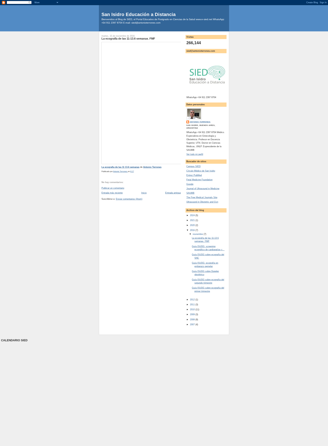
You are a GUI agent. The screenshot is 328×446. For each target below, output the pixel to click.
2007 (192, 324)
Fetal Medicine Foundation (199, 179)
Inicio (144, 193)
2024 (192, 215)
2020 (192, 225)
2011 (192, 304)
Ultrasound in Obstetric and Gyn (202, 202)
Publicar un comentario (112, 188)
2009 (192, 314)
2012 (192, 299)
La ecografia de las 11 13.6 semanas (120, 167)
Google (189, 184)
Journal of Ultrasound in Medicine (202, 188)
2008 (192, 319)
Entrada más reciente (112, 193)
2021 (192, 220)
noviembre (198, 234)
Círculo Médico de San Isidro (200, 171)
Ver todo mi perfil (194, 154)
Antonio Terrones (152, 167)
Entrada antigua (173, 193)
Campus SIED (193, 166)
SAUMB (190, 193)
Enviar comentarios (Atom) (129, 199)
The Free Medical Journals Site (201, 197)
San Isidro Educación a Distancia (138, 14)
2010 (192, 309)
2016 (192, 230)
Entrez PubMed (194, 175)
